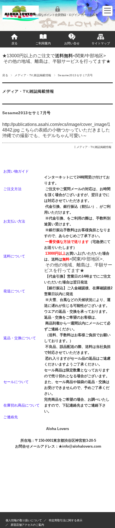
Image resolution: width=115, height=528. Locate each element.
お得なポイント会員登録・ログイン (57, 14)
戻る (14, 43)
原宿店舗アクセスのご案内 (27, 524)
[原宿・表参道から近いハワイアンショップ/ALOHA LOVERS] (20, 19)
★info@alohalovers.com (80, 446)
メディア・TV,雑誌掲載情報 (33, 75)
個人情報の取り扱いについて (24, 520)
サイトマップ (101, 43)
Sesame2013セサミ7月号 (26, 113)
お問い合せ (72, 43)
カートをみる (89, 14)
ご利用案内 (43, 43)
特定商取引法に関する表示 (65, 520)
